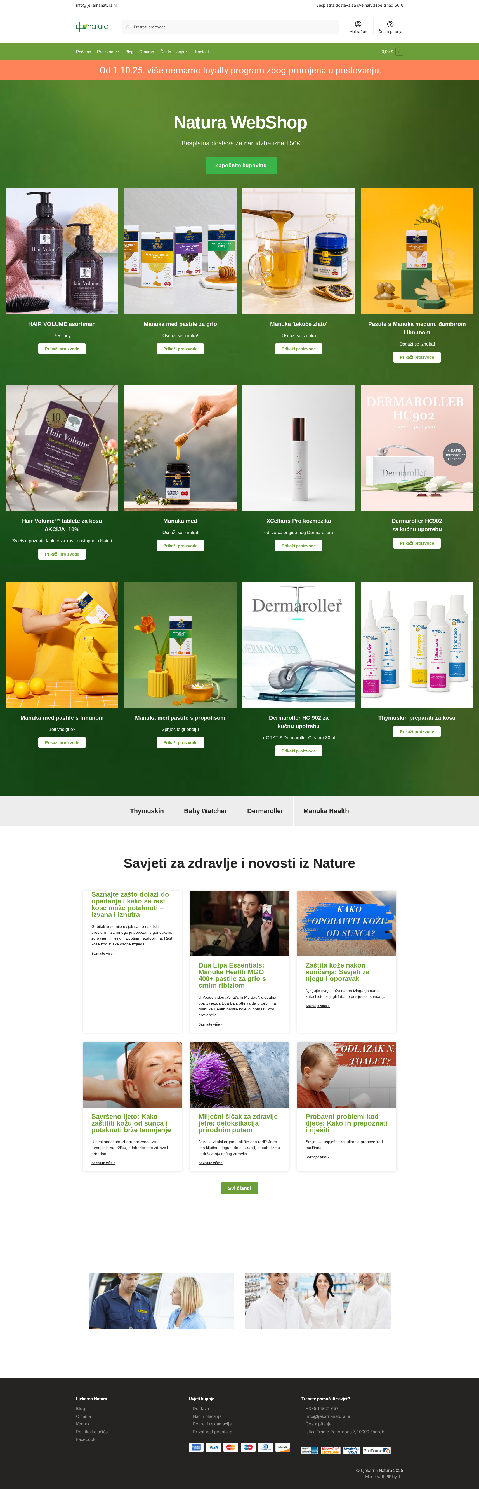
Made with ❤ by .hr (384, 1476)
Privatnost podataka (212, 1431)
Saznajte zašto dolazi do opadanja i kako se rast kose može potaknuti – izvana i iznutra (130, 904)
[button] (392, 51)
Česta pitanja (390, 31)
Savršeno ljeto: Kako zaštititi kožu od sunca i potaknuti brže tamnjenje (131, 1123)
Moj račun (358, 31)
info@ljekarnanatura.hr (96, 5)
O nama (83, 1416)
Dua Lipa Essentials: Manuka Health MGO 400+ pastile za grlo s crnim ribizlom (232, 975)
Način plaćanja (207, 1416)
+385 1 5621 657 (322, 1408)
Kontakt (83, 1424)
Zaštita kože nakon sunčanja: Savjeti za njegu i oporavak (337, 971)
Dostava (201, 1408)
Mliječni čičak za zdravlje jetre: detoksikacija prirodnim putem (238, 1123)
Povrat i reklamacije (212, 1424)
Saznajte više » (103, 954)
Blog (80, 1408)
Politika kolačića (92, 1431)
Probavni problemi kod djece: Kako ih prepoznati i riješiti (346, 1123)
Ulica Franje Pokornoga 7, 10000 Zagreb (345, 1431)
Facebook (85, 1439)
